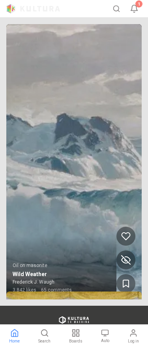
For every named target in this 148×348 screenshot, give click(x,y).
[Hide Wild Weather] (125, 259)
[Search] (116, 9)
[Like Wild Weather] (125, 236)
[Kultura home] (33, 8)
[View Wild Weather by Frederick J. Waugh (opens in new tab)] (74, 161)
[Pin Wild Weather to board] (125, 283)
